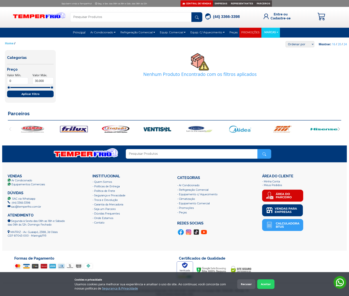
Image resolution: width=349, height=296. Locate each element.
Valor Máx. (40, 75)
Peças (233, 32)
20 (339, 44)
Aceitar (266, 284)
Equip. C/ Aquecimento (206, 32)
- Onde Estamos (103, 218)
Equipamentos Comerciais (28, 184)
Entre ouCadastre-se (280, 16)
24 (345, 44)
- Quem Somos (102, 182)
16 (333, 44)
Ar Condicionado (102, 32)
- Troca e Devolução (105, 200)
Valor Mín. (14, 75)
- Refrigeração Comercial (192, 189)
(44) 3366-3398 (20, 202)
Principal (79, 32)
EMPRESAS (221, 3)
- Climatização (186, 199)
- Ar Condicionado (188, 185)
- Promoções (185, 208)
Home (9, 43)
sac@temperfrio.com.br (25, 206)
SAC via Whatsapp (23, 198)
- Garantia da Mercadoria (108, 204)
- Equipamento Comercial (193, 203)
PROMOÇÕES (250, 32)
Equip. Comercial (172, 32)
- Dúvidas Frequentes (106, 213)
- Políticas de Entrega (106, 186)
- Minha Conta (271, 181)
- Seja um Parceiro (104, 209)
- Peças (182, 212)
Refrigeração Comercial (136, 32)
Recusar (246, 284)
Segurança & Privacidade (120, 288)
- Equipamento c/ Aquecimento (197, 194)
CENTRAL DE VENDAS (198, 3)
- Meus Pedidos (272, 185)
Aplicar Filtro (30, 94)
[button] (338, 129)
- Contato (99, 222)
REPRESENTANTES (242, 3)
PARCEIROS (263, 3)
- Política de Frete (104, 191)
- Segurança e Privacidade (109, 195)
